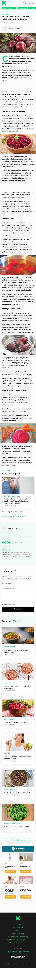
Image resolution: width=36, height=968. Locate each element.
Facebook (13, 951)
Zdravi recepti (7, 14)
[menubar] (24, 2)
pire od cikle (9, 516)
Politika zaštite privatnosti (18, 940)
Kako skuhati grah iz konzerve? (17, 792)
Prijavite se (18, 609)
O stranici (18, 924)
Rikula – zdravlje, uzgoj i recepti (17, 826)
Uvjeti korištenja (18, 934)
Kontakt (18, 931)
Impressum (18, 927)
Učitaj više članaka (18, 840)
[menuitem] (24, 2)
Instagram (25, 951)
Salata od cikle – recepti (14, 722)
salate (21, 516)
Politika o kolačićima (18, 943)
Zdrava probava (9, 8)
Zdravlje (22, 8)
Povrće (7, 753)
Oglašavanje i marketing (18, 937)
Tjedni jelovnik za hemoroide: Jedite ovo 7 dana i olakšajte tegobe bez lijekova (16, 501)
